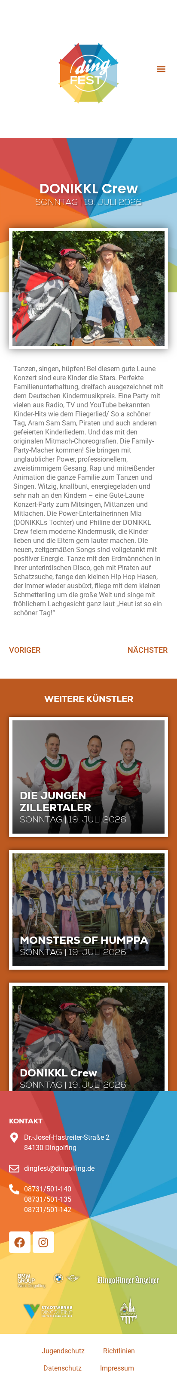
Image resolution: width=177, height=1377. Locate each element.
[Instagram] (43, 1242)
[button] (161, 69)
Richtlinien (119, 1351)
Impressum (117, 1368)
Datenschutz (62, 1368)
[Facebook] (20, 1242)
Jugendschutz (63, 1351)
